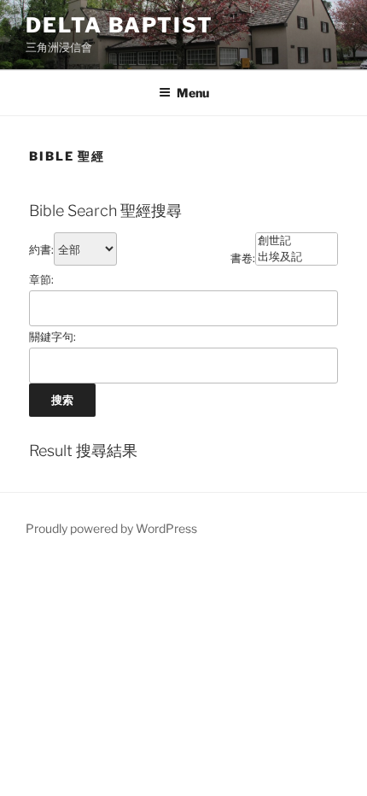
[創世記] (296, 241)
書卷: (242, 258)
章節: (41, 279)
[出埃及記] (296, 257)
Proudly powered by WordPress (111, 528)
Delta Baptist (119, 25)
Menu (193, 92)
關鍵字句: (52, 336)
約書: (41, 249)
